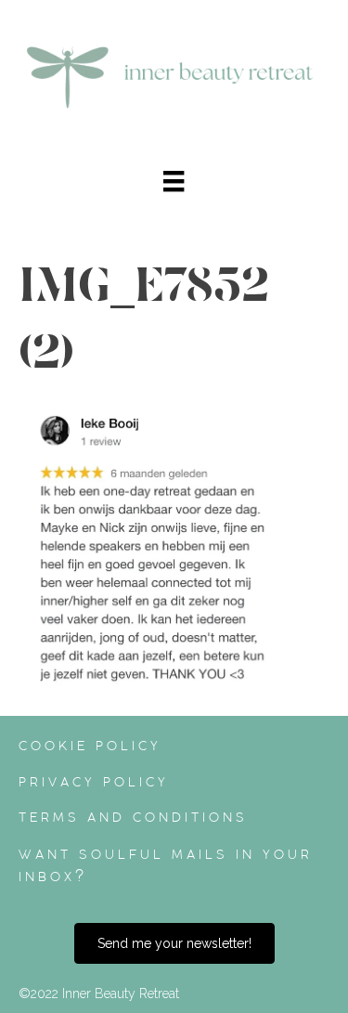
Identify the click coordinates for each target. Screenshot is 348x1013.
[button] (174, 943)
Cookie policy (90, 745)
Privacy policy (94, 781)
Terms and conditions (133, 817)
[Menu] (173, 181)
